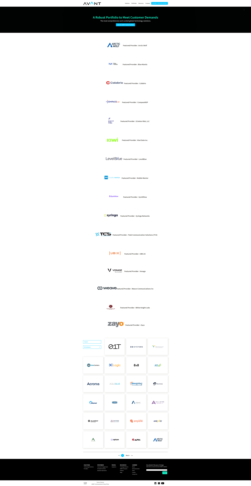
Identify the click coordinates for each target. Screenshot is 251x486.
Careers (134, 472)
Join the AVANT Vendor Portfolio (125, 25)
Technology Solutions (89, 467)
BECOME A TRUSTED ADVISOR (159, 3)
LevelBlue (143, 159)
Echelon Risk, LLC (142, 121)
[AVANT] (92, 3)
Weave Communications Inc (142, 289)
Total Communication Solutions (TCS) (142, 235)
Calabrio (142, 83)
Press (133, 470)
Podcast (122, 470)
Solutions (127, 3)
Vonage (143, 271)
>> (132, 456)
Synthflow (143, 197)
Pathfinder (134, 3)
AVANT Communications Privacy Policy (100, 484)
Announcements (136, 468)
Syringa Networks (143, 216)
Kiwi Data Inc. (142, 140)
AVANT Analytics (123, 468)
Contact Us (134, 474)
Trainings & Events (124, 467)
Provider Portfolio (101, 468)
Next (127, 455)
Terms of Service (100, 482)
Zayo (143, 325)
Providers (86, 468)
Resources (141, 3)
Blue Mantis (142, 64)
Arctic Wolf (142, 45)
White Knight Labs (143, 307)
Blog (121, 472)
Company (147, 3)
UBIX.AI (143, 254)
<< (119, 455)
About (133, 467)
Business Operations (102, 470)
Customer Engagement (102, 467)
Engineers (114, 467)
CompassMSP (142, 102)
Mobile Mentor (142, 178)
